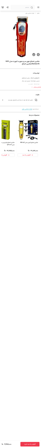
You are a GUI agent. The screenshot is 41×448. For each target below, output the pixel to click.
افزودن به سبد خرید (30, 444)
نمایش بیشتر (37, 87)
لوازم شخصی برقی (29, 13)
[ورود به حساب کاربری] (7, 7)
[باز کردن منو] (37, 7)
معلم (38, 13)
